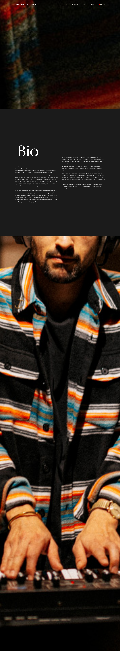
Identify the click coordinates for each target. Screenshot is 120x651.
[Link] (26, 4)
